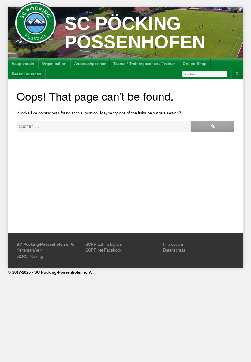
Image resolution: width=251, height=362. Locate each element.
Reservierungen (26, 74)
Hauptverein (23, 63)
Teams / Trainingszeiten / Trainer (144, 63)
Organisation (54, 63)
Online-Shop (195, 63)
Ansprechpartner (90, 63)
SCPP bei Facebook (103, 250)
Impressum (173, 244)
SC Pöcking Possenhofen (135, 32)
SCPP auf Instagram (103, 244)
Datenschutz (174, 250)
